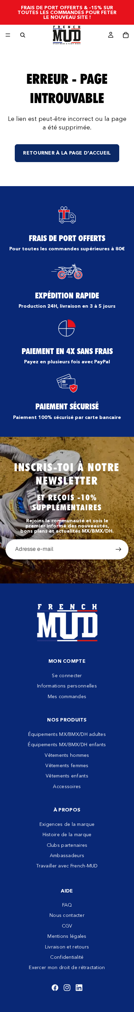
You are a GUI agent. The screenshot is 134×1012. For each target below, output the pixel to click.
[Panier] (125, 35)
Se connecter (67, 675)
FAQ (67, 905)
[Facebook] (55, 987)
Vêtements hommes (67, 755)
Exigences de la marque (67, 824)
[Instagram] (67, 987)
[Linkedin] (79, 987)
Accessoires (67, 786)
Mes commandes (67, 696)
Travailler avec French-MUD (67, 866)
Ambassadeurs (67, 855)
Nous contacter (67, 915)
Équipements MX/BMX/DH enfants (67, 744)
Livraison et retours (67, 946)
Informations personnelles (67, 686)
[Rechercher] (22, 35)
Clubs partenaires (67, 845)
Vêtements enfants (67, 776)
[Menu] (8, 35)
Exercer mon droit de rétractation (67, 967)
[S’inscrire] (118, 549)
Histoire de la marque (67, 834)
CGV (67, 926)
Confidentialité (66, 957)
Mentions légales (66, 936)
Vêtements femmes (66, 765)
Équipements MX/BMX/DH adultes (67, 734)
